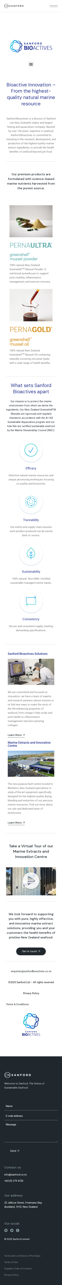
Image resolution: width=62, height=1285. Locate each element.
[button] (31, 64)
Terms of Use (11, 1262)
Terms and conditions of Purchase (22, 1255)
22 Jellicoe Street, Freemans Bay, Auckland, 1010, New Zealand (23, 1205)
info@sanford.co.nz (15, 1175)
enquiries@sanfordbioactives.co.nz (31, 971)
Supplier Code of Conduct (18, 1268)
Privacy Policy (11, 1274)
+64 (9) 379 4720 (13, 1181)
